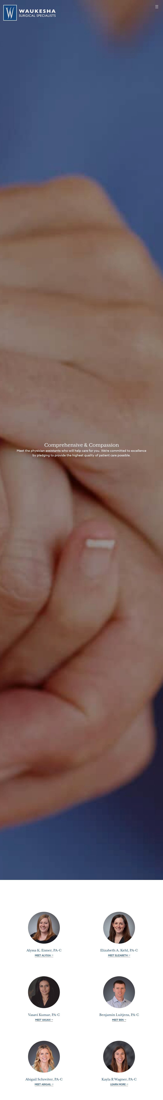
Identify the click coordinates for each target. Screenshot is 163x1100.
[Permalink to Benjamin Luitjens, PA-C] (119, 992)
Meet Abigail (43, 1084)
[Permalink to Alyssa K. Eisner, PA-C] (44, 928)
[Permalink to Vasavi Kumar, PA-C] (44, 992)
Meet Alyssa (43, 955)
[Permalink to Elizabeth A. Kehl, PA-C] (119, 928)
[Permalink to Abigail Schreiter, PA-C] (44, 1057)
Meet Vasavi (42, 1019)
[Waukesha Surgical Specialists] (29, 13)
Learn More (118, 1084)
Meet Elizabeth (118, 955)
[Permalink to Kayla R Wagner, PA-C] (119, 1057)
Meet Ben (118, 1019)
